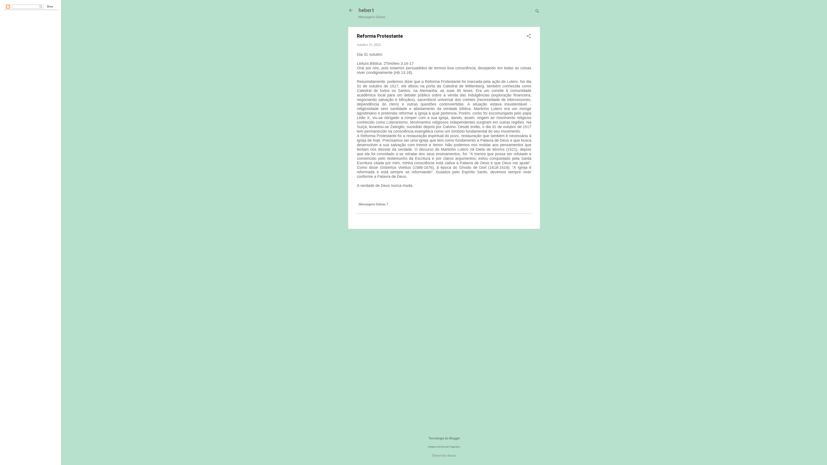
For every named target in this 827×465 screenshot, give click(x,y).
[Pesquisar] (537, 11)
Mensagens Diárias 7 (373, 204)
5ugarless (455, 446)
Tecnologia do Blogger (444, 438)
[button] (528, 36)
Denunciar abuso (444, 455)
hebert (366, 10)
